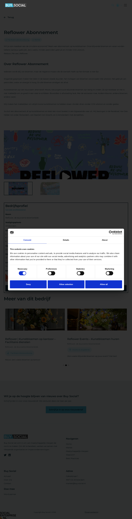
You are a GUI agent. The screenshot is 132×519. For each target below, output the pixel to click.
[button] (125, 5)
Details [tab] (66, 240)
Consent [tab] (27, 240)
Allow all (104, 284)
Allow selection (66, 284)
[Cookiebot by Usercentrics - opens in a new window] (111, 233)
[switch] (51, 273)
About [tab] (105, 240)
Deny (28, 284)
